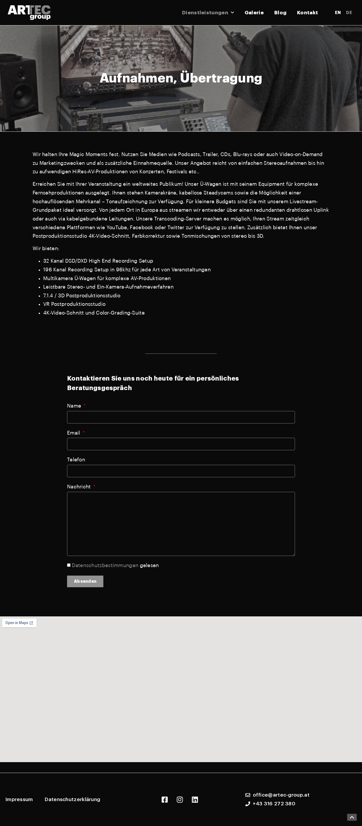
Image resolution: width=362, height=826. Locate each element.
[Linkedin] (195, 799)
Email (74, 432)
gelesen (115, 565)
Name (75, 405)
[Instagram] (180, 799)
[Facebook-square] (164, 799)
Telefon (76, 459)
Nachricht (79, 486)
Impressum (19, 799)
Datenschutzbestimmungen (105, 565)
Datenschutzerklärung (72, 799)
